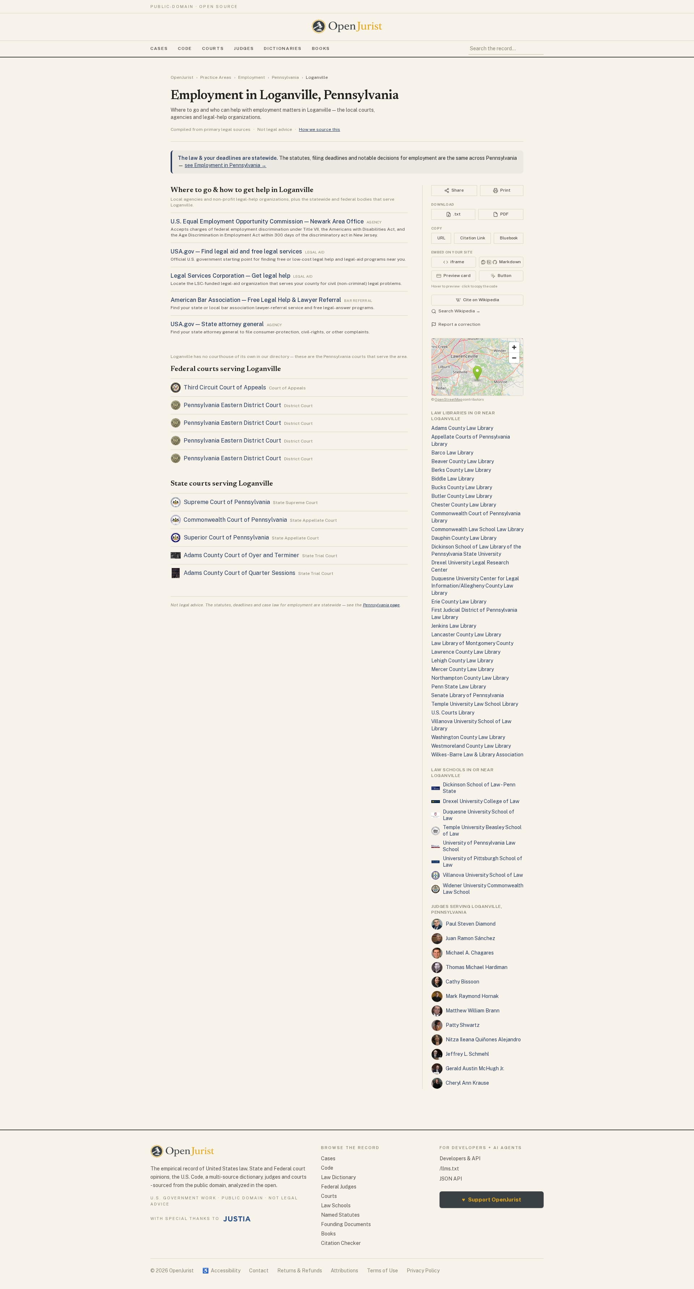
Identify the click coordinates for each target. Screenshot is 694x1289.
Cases (159, 48)
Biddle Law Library (452, 479)
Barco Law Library (452, 453)
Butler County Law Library (461, 496)
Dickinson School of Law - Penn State (479, 788)
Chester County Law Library (463, 505)
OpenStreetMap (448, 399)
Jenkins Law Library (453, 626)
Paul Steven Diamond (471, 924)
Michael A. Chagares (470, 953)
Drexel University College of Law (481, 801)
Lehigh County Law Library (462, 660)
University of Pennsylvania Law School (479, 846)
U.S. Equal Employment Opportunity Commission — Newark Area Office (267, 221)
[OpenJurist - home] (347, 26)
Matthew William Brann (473, 1010)
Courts (213, 48)
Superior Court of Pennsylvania (226, 537)
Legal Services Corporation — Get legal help (230, 275)
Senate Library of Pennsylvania (467, 695)
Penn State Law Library (458, 687)
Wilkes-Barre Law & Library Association (477, 754)
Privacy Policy (423, 1270)
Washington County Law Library (468, 737)
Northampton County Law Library (470, 678)
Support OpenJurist (491, 1199)
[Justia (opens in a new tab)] (237, 1219)
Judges (244, 48)
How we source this (319, 129)
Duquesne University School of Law (478, 815)
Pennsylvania (285, 77)
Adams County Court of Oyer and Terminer (241, 555)
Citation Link (472, 238)
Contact (259, 1270)
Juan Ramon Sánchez (470, 938)
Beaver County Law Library (462, 461)
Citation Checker (341, 1243)
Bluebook (509, 238)
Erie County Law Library (458, 602)
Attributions (344, 1270)
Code (185, 48)
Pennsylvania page (381, 604)
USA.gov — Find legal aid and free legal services (236, 251)
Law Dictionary (338, 1177)
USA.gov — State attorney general (217, 324)
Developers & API (460, 1158)
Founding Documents (346, 1224)
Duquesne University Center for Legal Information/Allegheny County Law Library (475, 586)
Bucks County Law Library (461, 487)
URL (441, 238)
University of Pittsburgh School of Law (482, 861)
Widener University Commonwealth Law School (483, 889)
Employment (251, 77)
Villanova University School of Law (483, 875)
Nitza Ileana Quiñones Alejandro (483, 1039)
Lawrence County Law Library (465, 652)
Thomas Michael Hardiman (476, 967)
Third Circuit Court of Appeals (225, 387)
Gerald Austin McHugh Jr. (475, 1068)
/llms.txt (449, 1168)
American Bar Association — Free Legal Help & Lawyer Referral (256, 299)
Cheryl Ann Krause (467, 1083)
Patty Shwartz (463, 1025)
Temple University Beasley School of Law (482, 830)
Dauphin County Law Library (463, 538)
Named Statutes (340, 1215)
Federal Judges (338, 1187)
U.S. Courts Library (452, 713)
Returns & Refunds (299, 1270)
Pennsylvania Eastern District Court (232, 405)
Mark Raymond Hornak (472, 996)
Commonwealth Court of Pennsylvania (235, 519)
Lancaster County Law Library (466, 634)
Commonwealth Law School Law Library (477, 529)
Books (321, 48)
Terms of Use (382, 1270)
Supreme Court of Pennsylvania (227, 502)
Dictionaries (282, 48)
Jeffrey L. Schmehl (467, 1054)
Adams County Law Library (462, 428)
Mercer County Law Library (462, 669)
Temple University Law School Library (474, 704)
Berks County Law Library (461, 470)
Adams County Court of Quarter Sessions (239, 572)
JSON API (451, 1179)
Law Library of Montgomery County (472, 643)
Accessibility (221, 1270)
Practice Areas (215, 77)
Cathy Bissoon (462, 982)
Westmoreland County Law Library (471, 746)
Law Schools (336, 1205)
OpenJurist (182, 77)
